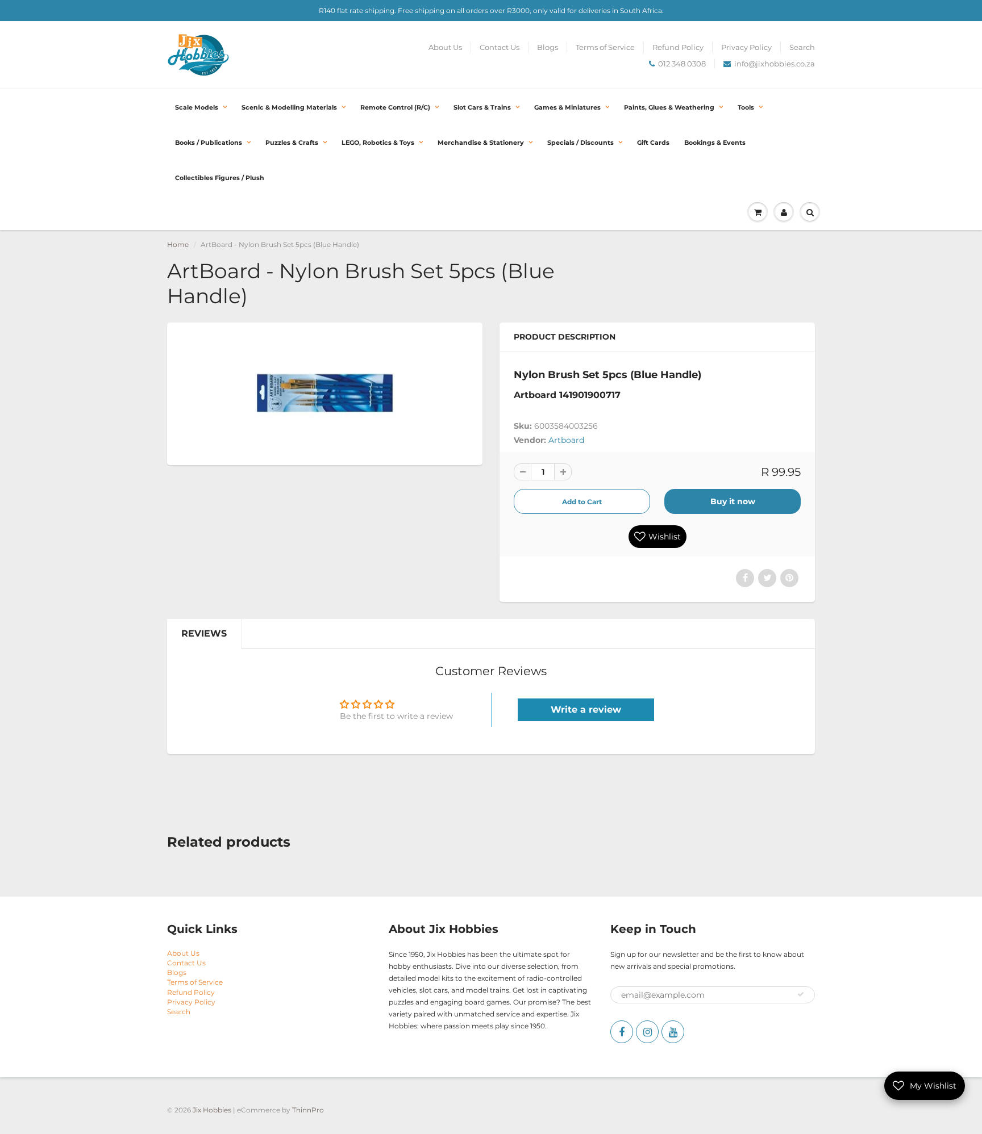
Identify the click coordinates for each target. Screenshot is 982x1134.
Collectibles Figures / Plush (219, 178)
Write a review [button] (586, 709)
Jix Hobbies (212, 1110)
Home (178, 244)
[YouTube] (672, 1031)
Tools (746, 107)
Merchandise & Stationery (481, 143)
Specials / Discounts (580, 143)
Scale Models (196, 107)
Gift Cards (653, 143)
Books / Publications (208, 143)
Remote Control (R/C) (395, 107)
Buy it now (732, 501)
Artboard (566, 440)
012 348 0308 (682, 63)
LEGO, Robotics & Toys (378, 143)
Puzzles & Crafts (291, 143)
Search (802, 47)
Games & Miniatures (567, 107)
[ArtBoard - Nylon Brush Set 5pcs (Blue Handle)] (325, 393)
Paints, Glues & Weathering (669, 107)
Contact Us (499, 47)
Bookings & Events (715, 143)
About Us (445, 47)
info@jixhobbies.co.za (774, 63)
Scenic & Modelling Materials (289, 107)
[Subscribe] (801, 994)
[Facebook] (621, 1031)
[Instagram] (647, 1031)
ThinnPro (308, 1110)
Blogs (547, 47)
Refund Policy (678, 47)
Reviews (204, 633)
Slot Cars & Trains (482, 107)
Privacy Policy (746, 47)
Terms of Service (605, 47)
